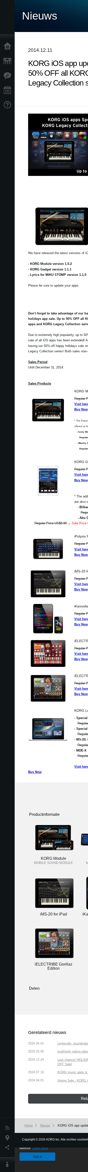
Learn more (40, 1148)
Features (8, 75)
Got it (37, 1157)
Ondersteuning (8, 105)
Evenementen (8, 90)
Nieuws (8, 1128)
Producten (8, 61)
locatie (8, 1138)
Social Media (8, 1147)
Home (8, 46)
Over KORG (8, 1164)
